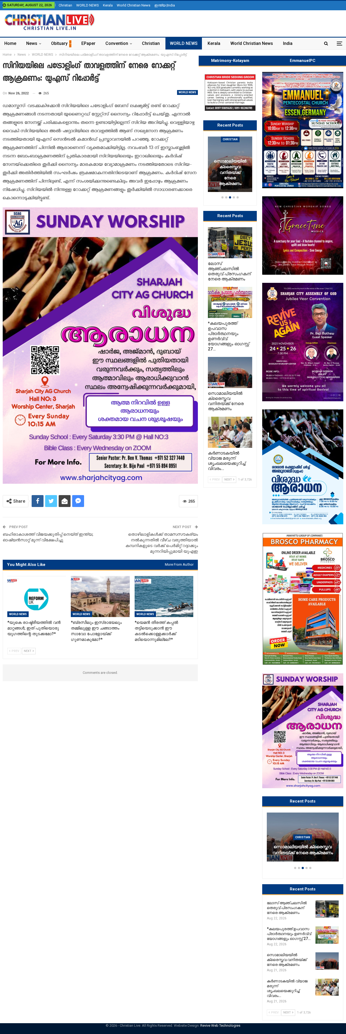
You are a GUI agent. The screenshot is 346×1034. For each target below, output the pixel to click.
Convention (116, 43)
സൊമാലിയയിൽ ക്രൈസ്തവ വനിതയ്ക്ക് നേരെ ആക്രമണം (302, 849)
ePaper (88, 43)
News (31, 43)
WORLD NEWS (87, 5)
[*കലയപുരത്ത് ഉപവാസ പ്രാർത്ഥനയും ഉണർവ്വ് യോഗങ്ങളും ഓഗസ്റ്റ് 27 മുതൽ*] (327, 935)
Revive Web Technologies (220, 1025)
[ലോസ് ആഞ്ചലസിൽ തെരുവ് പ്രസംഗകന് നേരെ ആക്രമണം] (327, 909)
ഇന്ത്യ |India (164, 5)
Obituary (59, 43)
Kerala (108, 5)
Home (10, 43)
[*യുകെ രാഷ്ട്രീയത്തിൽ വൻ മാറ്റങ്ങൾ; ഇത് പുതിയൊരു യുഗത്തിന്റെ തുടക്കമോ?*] (36, 596)
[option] (303, 840)
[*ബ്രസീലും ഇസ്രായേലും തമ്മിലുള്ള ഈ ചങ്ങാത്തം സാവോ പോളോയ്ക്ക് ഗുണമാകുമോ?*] (100, 596)
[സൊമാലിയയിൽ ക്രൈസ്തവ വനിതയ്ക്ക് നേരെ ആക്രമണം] (327, 961)
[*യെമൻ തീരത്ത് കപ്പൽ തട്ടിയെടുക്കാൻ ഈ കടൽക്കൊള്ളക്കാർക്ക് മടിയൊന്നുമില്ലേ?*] (164, 596)
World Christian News (133, 5)
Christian (65, 5)
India (287, 43)
